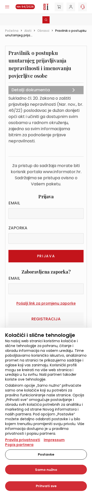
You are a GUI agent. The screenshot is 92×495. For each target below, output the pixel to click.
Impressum (54, 439)
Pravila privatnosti (22, 439)
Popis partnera (19, 444)
